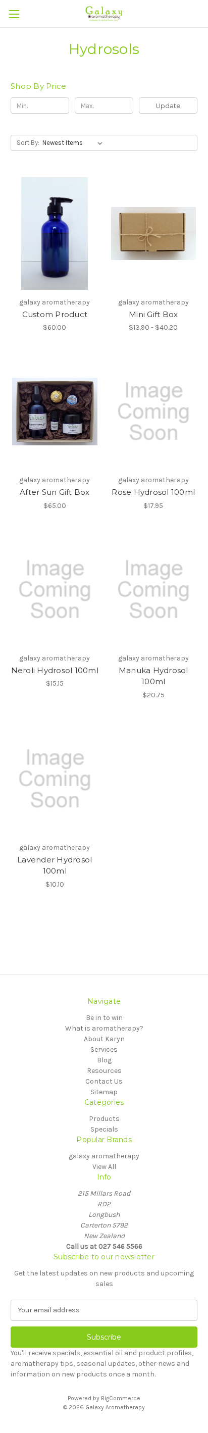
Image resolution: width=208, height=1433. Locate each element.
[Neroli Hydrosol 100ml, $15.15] (54, 590)
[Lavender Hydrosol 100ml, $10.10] (54, 779)
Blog (104, 1060)
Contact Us (104, 1081)
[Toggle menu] (14, 14)
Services (104, 1049)
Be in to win (104, 1017)
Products (104, 1118)
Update (168, 105)
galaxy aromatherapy (104, 1156)
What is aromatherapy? (104, 1028)
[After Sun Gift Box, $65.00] (54, 411)
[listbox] (74, 142)
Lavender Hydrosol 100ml (54, 865)
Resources (104, 1070)
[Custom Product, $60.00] (54, 233)
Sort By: (28, 142)
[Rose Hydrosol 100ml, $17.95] (153, 411)
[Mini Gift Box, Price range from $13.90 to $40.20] (153, 233)
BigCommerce (120, 1398)
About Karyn (104, 1039)
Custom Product (55, 314)
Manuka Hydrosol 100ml (153, 676)
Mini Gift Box (153, 314)
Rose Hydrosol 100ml (153, 492)
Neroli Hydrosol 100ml (54, 670)
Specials (104, 1129)
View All (104, 1166)
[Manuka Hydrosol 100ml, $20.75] (153, 590)
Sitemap (104, 1092)
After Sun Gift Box (55, 492)
